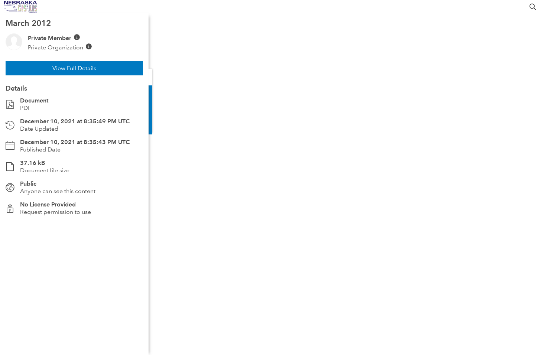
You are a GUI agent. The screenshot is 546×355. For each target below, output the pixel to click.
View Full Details (74, 68)
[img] (77, 37)
